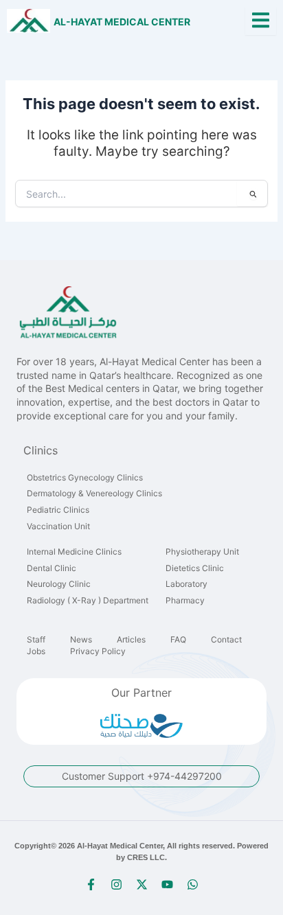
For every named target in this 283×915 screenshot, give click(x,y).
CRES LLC (146, 857)
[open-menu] (260, 21)
